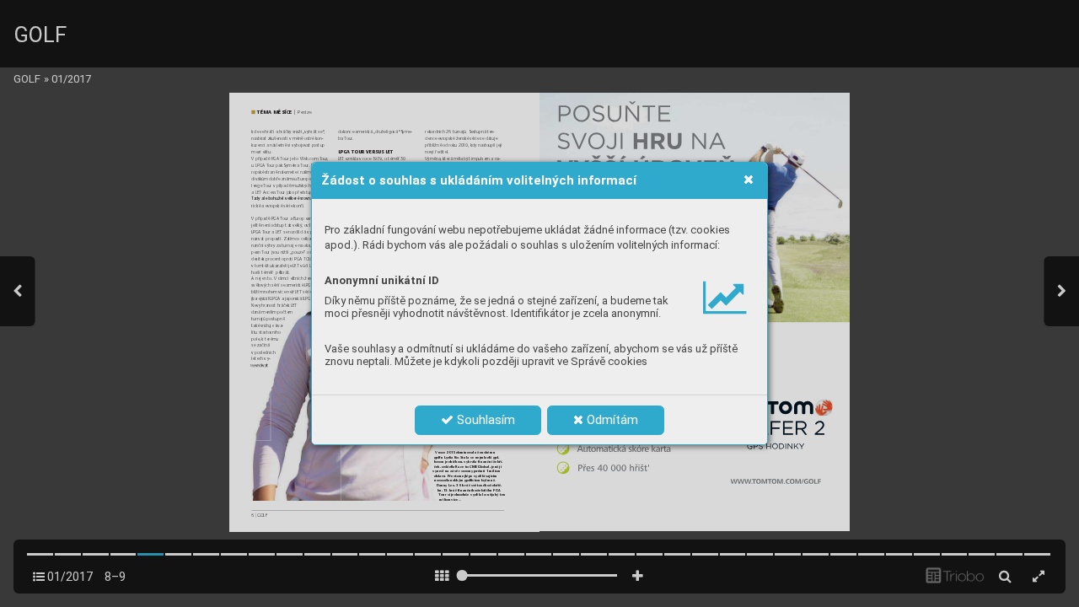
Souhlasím (484, 419)
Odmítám (610, 419)
